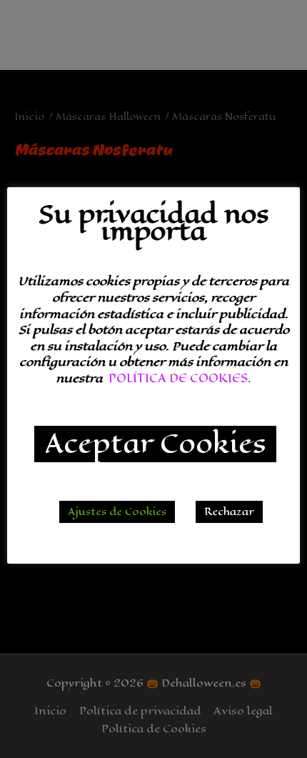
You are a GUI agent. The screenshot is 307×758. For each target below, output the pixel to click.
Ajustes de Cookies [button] (117, 511)
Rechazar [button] (229, 511)
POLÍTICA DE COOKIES (178, 378)
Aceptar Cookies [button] (155, 444)
